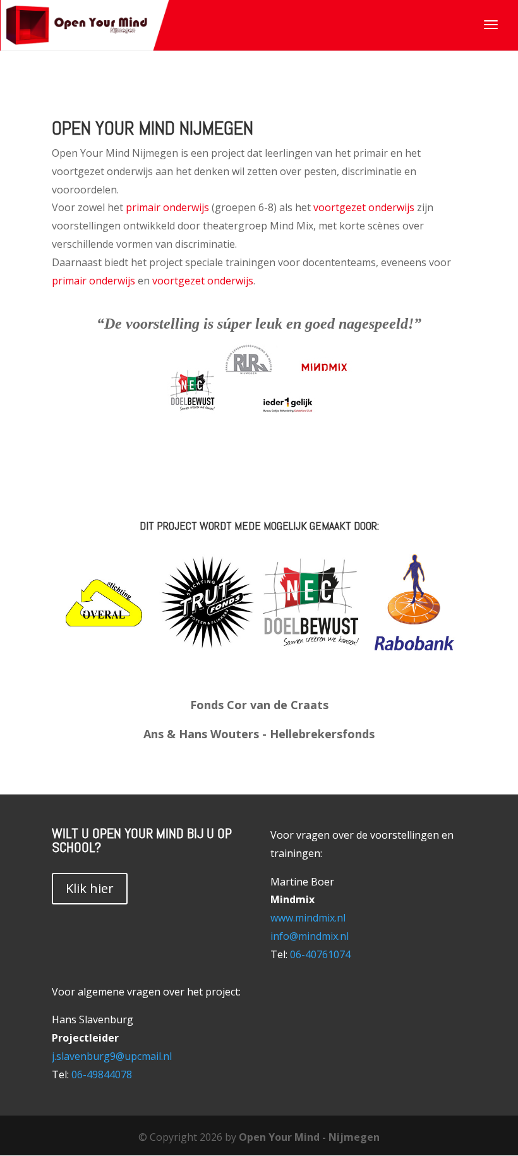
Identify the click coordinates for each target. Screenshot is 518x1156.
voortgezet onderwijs (363, 207)
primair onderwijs (169, 207)
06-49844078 (101, 1074)
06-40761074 (320, 954)
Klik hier (90, 888)
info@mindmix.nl (309, 936)
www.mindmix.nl (308, 918)
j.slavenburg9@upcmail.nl (112, 1056)
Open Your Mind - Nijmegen (309, 1137)
